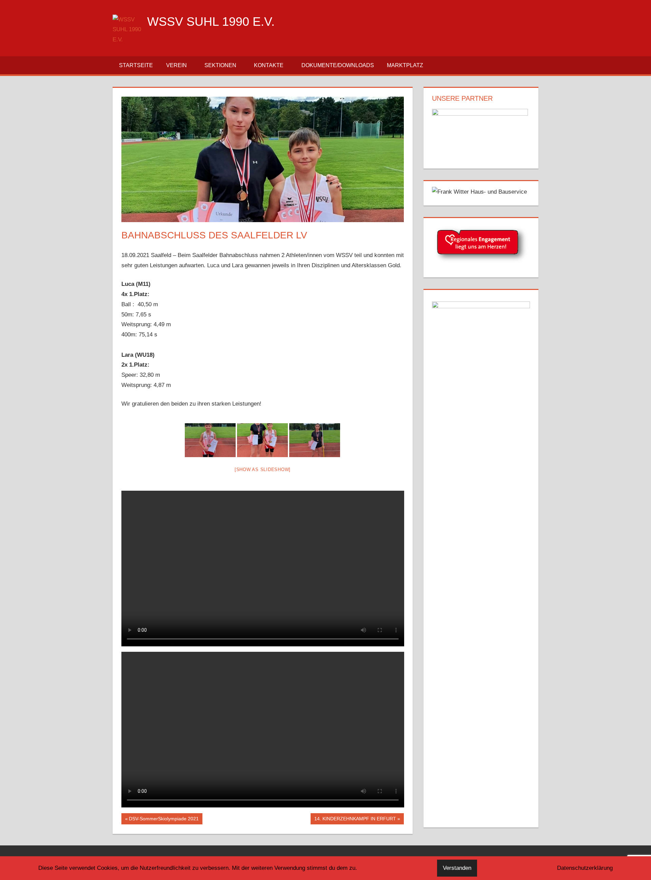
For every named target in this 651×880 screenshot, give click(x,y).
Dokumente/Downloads (337, 65)
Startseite (136, 65)
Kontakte (268, 65)
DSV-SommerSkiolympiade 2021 (164, 820)
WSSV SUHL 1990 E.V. (211, 21)
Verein (176, 65)
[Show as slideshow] (263, 469)
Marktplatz (405, 65)
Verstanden (457, 868)
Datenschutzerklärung (585, 868)
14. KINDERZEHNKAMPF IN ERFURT (355, 820)
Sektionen (220, 65)
